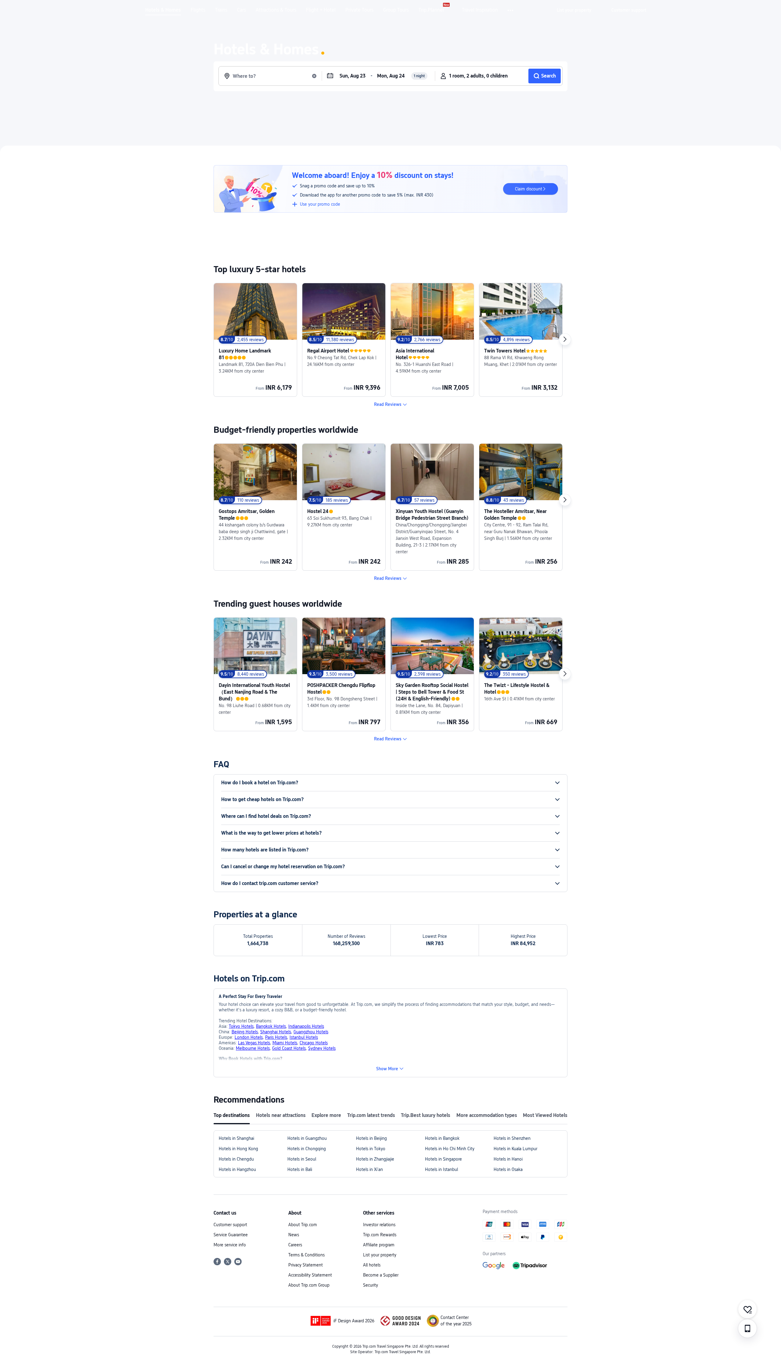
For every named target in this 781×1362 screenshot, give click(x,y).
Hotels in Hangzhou (237, 1169)
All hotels (371, 1265)
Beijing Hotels (245, 1031)
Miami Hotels (284, 1042)
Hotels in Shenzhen (512, 1138)
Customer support (230, 1224)
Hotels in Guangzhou (307, 1138)
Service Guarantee (231, 1234)
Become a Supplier (380, 1275)
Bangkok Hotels (271, 1026)
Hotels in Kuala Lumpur (515, 1148)
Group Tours (396, 10)
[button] (511, 10)
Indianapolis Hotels (306, 1026)
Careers (295, 1244)
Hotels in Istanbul (441, 1169)
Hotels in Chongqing (306, 1148)
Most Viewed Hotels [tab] (545, 1115)
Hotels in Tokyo (370, 1148)
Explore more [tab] (326, 1115)
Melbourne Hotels (253, 1048)
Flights (198, 10)
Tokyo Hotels (241, 1026)
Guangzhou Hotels (310, 1031)
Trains (221, 10)
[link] (574, 10)
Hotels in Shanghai (236, 1138)
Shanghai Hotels (275, 1031)
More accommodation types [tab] (486, 1115)
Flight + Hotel (321, 10)
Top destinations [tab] (232, 1115)
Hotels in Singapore (443, 1159)
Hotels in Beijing (371, 1138)
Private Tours (359, 10)
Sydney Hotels (322, 1048)
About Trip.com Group (308, 1285)
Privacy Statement (305, 1265)
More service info (230, 1244)
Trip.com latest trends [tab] (371, 1115)
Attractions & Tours (276, 10)
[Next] (565, 339)
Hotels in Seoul (301, 1159)
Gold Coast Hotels (289, 1048)
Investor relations (379, 1224)
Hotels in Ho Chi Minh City (449, 1148)
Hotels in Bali (299, 1169)
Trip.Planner (431, 10)
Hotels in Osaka (508, 1169)
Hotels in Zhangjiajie (375, 1159)
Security (370, 1285)
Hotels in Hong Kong (238, 1148)
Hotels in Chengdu (236, 1159)
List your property (379, 1254)
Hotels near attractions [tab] (281, 1115)
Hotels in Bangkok (442, 1138)
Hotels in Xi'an (369, 1169)
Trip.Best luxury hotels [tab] (425, 1115)
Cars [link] (241, 10)
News (293, 1234)
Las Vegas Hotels (254, 1042)
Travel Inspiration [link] (480, 10)
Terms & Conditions (306, 1254)
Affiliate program (378, 1244)
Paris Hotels (276, 1037)
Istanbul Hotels (304, 1037)
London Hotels (249, 1037)
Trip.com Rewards (379, 1234)
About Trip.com (302, 1224)
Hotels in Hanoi (508, 1159)
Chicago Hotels (314, 1042)
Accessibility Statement (310, 1275)
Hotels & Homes (163, 10)
